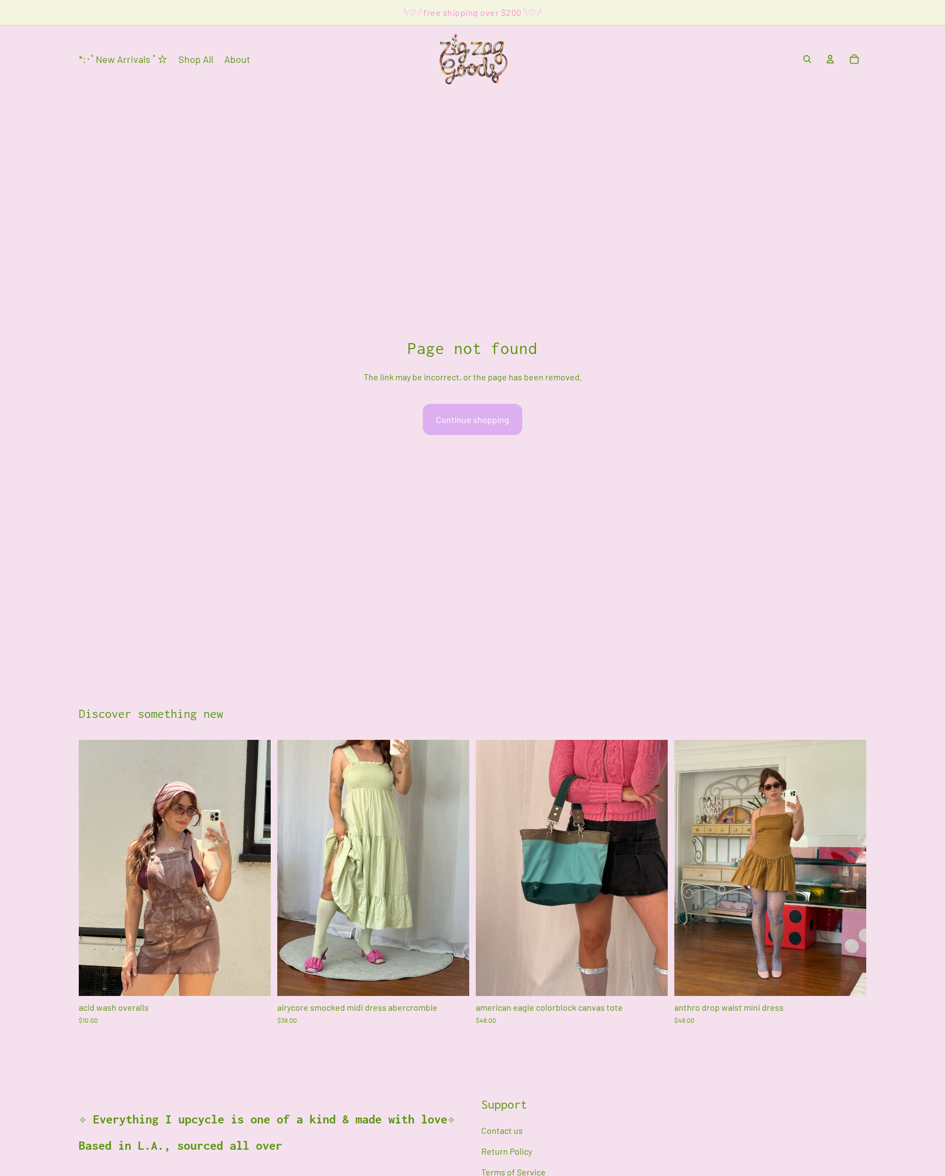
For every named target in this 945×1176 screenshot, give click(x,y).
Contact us (502, 1130)
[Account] (830, 59)
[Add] (254, 979)
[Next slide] (452, 868)
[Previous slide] (293, 868)
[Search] (807, 59)
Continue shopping (472, 419)
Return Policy (506, 1151)
